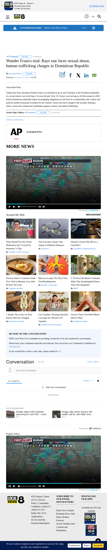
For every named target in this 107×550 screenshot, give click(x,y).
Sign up (96, 362)
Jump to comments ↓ (15, 119)
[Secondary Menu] (9, 16)
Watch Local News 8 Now (56, 28)
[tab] (14, 381)
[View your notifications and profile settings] (98, 381)
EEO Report (36, 496)
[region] (53, 395)
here (59, 351)
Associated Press (15, 74)
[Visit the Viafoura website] (95, 428)
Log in (89, 362)
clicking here (14, 346)
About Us (46, 506)
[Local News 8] (23, 16)
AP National (30, 113)
